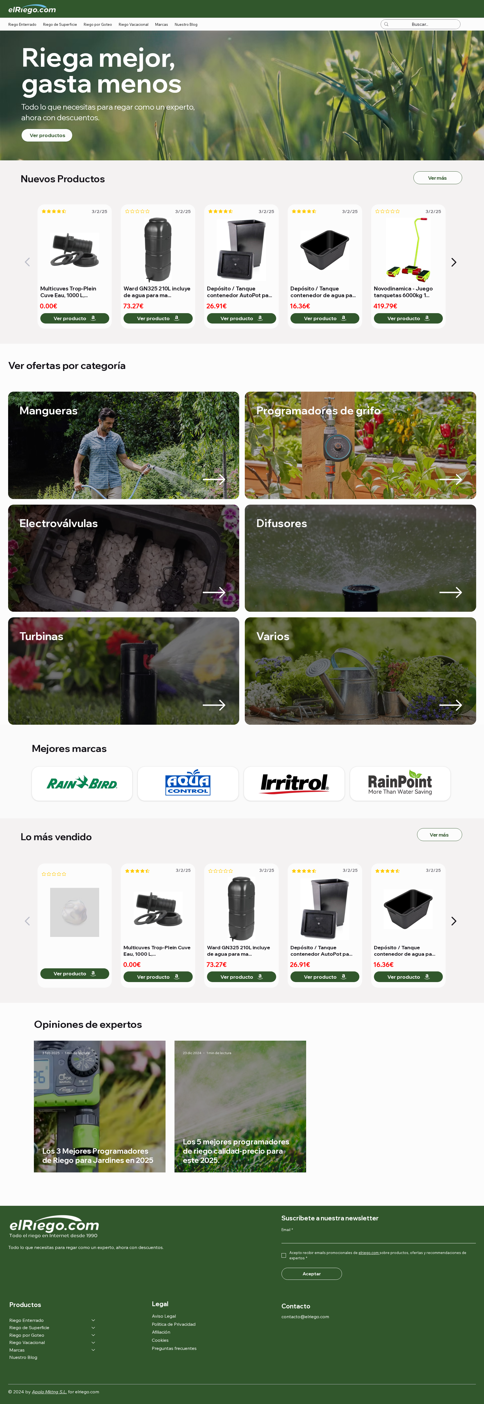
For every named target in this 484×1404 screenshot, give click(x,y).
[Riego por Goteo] (94, 1335)
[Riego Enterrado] (94, 1320)
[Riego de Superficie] (94, 1327)
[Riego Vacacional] (94, 1342)
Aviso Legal (164, 1316)
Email (287, 1229)
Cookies (160, 1340)
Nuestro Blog (23, 1357)
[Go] (28, 262)
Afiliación (161, 1332)
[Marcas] (94, 1350)
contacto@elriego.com (305, 1316)
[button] (22, 24)
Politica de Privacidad (174, 1324)
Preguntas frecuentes (174, 1348)
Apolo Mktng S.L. (49, 1391)
